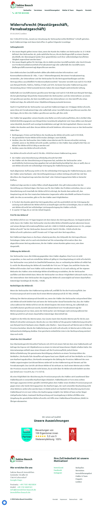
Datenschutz (73, 499)
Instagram (58, 473)
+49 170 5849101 (24, 487)
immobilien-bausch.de (20, 492)
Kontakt (55, 499)
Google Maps (16, 480)
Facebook (58, 470)
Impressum (63, 499)
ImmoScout (58, 467)
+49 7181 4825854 (28, 484)
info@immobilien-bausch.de (23, 490)
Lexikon (23, 33)
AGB (81, 499)
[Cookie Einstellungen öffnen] (4, 504)
